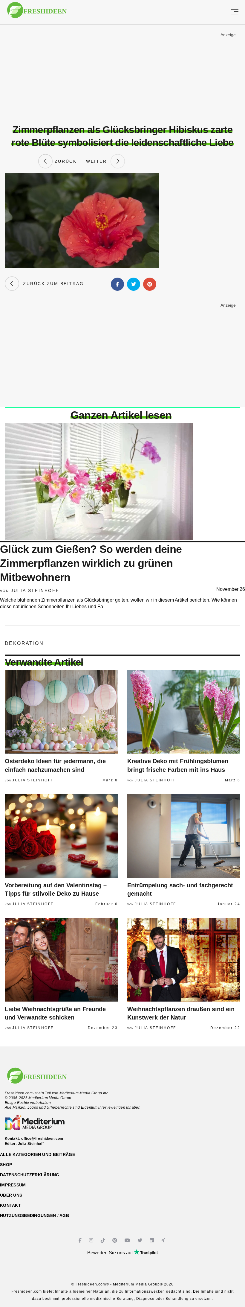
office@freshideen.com (42, 1138)
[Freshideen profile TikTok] (103, 1240)
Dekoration (24, 643)
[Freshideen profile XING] (163, 1240)
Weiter (98, 161)
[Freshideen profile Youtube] (128, 1240)
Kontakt (10, 1205)
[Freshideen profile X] (140, 1240)
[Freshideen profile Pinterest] (115, 1240)
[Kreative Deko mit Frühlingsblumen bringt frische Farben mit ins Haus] (183, 712)
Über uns (11, 1195)
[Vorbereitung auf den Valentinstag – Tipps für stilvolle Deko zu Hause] (61, 836)
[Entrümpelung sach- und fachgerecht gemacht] (183, 836)
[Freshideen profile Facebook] (81, 1240)
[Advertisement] (122, 74)
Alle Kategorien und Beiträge (37, 1154)
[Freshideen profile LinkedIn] (152, 1240)
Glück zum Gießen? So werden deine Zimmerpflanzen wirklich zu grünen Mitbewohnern (91, 563)
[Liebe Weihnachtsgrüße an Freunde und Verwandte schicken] (61, 960)
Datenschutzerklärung (29, 1174)
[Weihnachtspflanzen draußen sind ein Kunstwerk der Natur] (183, 960)
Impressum (13, 1185)
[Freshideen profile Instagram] (92, 1240)
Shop (6, 1164)
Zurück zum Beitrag (51, 283)
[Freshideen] (37, 13)
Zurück (64, 161)
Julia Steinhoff (35, 590)
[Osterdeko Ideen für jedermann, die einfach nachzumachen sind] (61, 712)
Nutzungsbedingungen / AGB (34, 1215)
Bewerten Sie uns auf (110, 1252)
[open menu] (234, 12)
